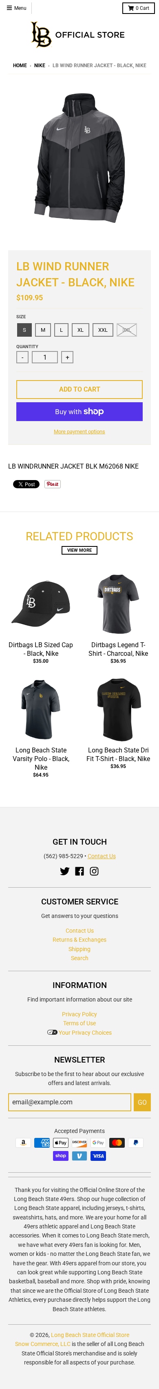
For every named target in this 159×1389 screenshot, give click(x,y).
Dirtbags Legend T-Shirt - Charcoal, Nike (118, 649)
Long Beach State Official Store (90, 1335)
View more (79, 550)
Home (20, 65)
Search (79, 958)
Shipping (79, 949)
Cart (142, 8)
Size (21, 316)
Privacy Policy (79, 1014)
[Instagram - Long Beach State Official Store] (94, 871)
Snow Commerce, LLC (43, 1344)
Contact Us (102, 856)
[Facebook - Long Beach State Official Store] (79, 871)
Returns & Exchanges (79, 939)
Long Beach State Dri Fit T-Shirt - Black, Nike (118, 754)
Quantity (27, 346)
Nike (39, 65)
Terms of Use (79, 1023)
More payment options (79, 431)
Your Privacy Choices (84, 1032)
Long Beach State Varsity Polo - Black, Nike (41, 758)
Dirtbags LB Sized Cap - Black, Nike (41, 649)
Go (142, 1102)
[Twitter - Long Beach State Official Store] (65, 871)
